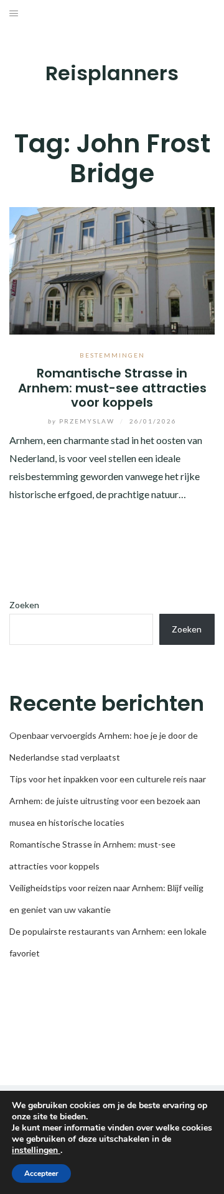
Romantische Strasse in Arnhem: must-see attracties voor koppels (112, 387)
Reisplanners (112, 73)
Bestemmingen (112, 355)
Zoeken (24, 604)
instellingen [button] (36, 1150)
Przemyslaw (82, 421)
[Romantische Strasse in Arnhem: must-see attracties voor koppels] (112, 269)
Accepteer (41, 1173)
